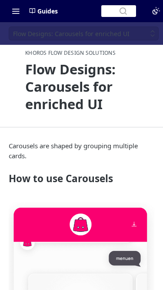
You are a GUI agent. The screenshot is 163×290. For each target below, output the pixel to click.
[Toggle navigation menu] (16, 11)
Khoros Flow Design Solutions (70, 53)
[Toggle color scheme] (156, 11)
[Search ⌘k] (118, 11)
